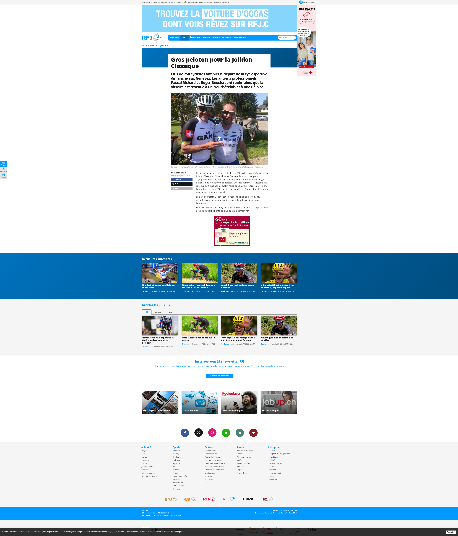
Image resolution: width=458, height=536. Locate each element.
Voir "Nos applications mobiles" (239, 402)
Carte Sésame (193, 2)
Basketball (177, 457)
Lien (177, 188)
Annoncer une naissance (214, 467)
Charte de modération (277, 473)
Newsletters (226, 433)
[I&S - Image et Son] (268, 499)
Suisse (144, 454)
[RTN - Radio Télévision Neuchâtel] (209, 499)
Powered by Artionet (263, 513)
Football (176, 451)
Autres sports (178, 486)
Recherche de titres (212, 457)
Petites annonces (243, 463)
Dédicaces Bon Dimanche (215, 463)
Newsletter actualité (149, 476)
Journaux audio (147, 467)
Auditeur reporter (148, 473)
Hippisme (176, 470)
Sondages (209, 479)
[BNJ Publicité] (170, 499)
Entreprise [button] (156, 2)
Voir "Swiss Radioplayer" (160, 402)
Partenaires (272, 467)
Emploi (179, 2)
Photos (206, 37)
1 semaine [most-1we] (158, 312)
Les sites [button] (146, 2)
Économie (145, 460)
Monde (144, 457)
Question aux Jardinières (214, 470)
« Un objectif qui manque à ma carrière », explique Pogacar (277, 286)
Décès (184, 2)
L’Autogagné (210, 473)
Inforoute (164, 2)
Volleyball (176, 460)
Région (144, 451)
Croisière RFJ (240, 37)
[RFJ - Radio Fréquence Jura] (229, 499)
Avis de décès (242, 473)
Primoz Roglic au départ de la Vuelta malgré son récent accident (158, 340)
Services (226, 37)
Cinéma (240, 454)
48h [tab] (146, 312)
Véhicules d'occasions (221, 2)
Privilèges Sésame (205, 2)
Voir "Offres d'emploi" (200, 402)
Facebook (185, 433)
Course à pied (178, 483)
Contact (271, 476)
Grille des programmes (214, 460)
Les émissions (210, 451)
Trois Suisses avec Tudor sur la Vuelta (198, 339)
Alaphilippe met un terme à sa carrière (237, 286)
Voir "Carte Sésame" (279, 402)
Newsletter (272, 479)
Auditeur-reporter (309, 2)
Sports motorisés (180, 476)
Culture (144, 463)
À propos (272, 451)
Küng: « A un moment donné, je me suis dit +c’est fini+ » (199, 286)
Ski (174, 467)
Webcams (171, 2)
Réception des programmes (279, 454)
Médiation (272, 470)
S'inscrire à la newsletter (219, 376)
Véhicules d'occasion (245, 451)
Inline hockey (178, 479)
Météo (239, 460)
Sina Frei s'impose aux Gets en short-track (158, 286)
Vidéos (216, 37)
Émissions (195, 37)
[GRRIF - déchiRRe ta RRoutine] (249, 499)
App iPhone (240, 433)
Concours (208, 483)
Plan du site (176, 515)
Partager (177, 179)
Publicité (271, 460)
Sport (184, 37)
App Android (253, 433)
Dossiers (145, 470)
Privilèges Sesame (244, 457)
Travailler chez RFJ (275, 463)
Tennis (175, 473)
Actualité (174, 37)
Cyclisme (163, 45)
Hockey (176, 454)
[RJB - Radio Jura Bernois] (190, 499)
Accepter (450, 532)
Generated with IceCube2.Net (285, 513)
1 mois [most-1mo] (169, 312)
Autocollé (208, 476)
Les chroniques (211, 454)
